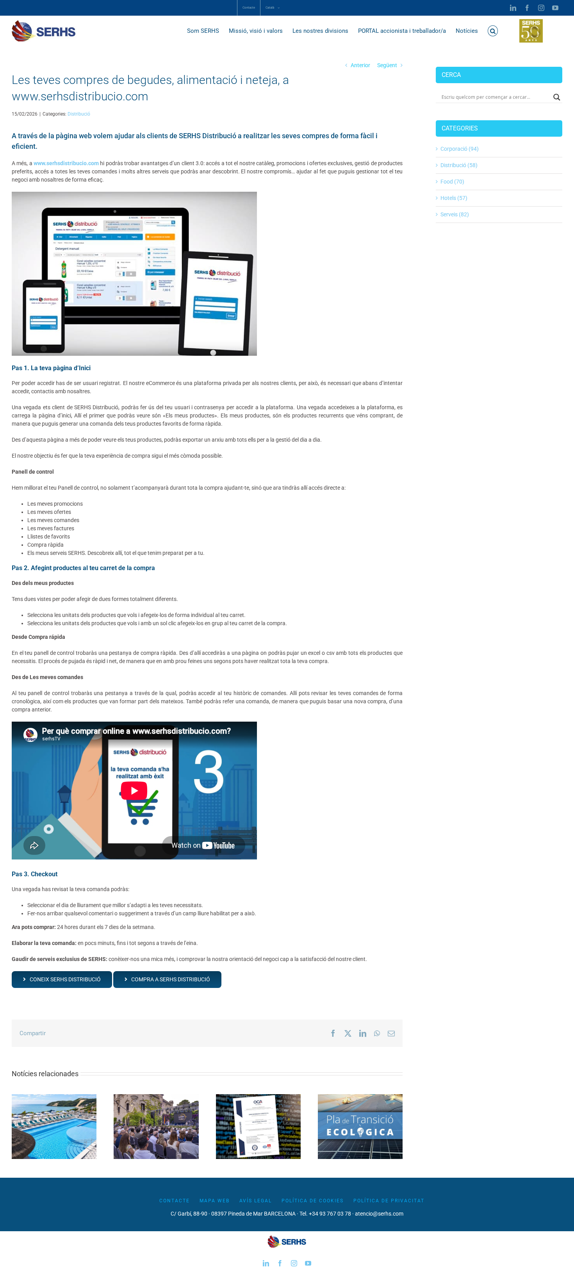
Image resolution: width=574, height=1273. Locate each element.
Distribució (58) (459, 165)
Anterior (360, 65)
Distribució (79, 114)
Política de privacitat (388, 1200)
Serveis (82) (454, 214)
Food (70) (452, 181)
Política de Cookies (313, 1200)
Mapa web (215, 1200)
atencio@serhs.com (379, 1214)
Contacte (174, 1200)
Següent (387, 65)
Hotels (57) (453, 198)
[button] (493, 31)
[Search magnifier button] (556, 97)
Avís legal (255, 1200)
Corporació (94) (459, 149)
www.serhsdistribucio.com (66, 163)
